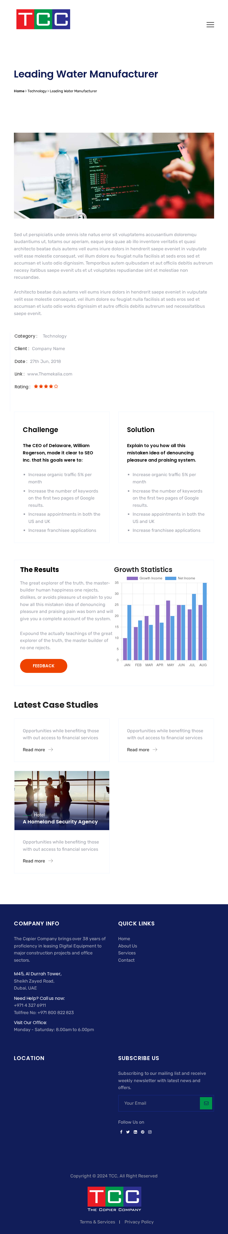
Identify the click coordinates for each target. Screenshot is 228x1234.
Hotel (39, 815)
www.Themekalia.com (49, 374)
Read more (34, 749)
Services (127, 953)
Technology (55, 336)
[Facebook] (121, 1132)
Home (124, 938)
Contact (126, 960)
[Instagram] (149, 1132)
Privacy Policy (139, 1222)
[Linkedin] (135, 1132)
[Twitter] (128, 1132)
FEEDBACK (43, 666)
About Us (127, 946)
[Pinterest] (142, 1132)
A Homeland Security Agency (60, 821)
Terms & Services (97, 1222)
